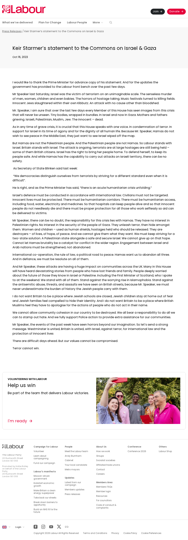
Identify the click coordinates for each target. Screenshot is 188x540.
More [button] (96, 22)
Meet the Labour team (76, 451)
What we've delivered (17, 22)
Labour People (77, 22)
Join (156, 11)
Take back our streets (45, 497)
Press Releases (12, 31)
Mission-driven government (42, 477)
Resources (101, 496)
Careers (100, 473)
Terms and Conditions (95, 533)
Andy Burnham (73, 455)
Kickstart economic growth (44, 484)
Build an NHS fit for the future (45, 511)
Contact (100, 469)
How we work (103, 451)
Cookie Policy (130, 533)
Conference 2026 (137, 451)
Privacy (115, 533)
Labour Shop (165, 451)
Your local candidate (76, 464)
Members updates (74, 489)
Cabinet (69, 460)
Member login (103, 491)
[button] (110, 22)
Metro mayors (72, 469)
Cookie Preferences (151, 533)
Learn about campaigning (41, 457)
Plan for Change (50, 22)
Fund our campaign (44, 463)
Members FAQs (104, 486)
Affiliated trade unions (108, 464)
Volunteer (39, 451)
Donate (174, 11)
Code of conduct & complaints (106, 506)
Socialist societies (105, 460)
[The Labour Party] (24, 9)
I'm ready (17, 421)
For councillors (104, 500)
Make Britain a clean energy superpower (44, 492)
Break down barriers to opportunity (45, 504)
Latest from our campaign (73, 484)
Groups (100, 455)
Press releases (72, 494)
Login (18, 526)
